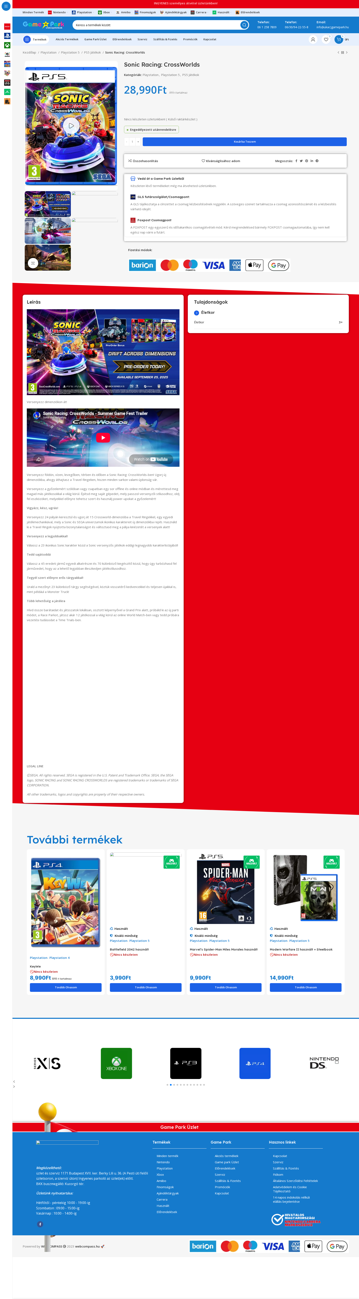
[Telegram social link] (317, 161)
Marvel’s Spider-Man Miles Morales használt (224, 949)
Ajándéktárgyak (168, 1193)
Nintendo (163, 1162)
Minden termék (167, 1156)
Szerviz (220, 1174)
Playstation (151, 75)
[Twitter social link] (301, 161)
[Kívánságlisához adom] (98, 868)
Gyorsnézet (98, 859)
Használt (121, 928)
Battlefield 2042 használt (129, 949)
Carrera (162, 1199)
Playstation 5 (70, 52)
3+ (341, 322)
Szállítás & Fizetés (228, 1181)
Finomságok (165, 1187)
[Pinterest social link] (306, 161)
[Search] (244, 25)
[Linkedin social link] (311, 161)
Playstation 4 (59, 958)
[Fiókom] (313, 39)
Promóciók (222, 1187)
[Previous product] (338, 53)
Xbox (160, 1174)
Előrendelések (167, 1212)
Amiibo (161, 1181)
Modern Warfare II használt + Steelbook (301, 949)
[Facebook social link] (10, 1289)
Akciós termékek (226, 1156)
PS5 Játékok (93, 52)
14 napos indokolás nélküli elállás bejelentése (291, 1199)
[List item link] (28, 1234)
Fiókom (278, 1174)
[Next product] (347, 53)
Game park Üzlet (227, 1162)
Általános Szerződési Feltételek (295, 1181)
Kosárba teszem (245, 141)
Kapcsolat (222, 1193)
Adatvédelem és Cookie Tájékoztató (290, 1189)
